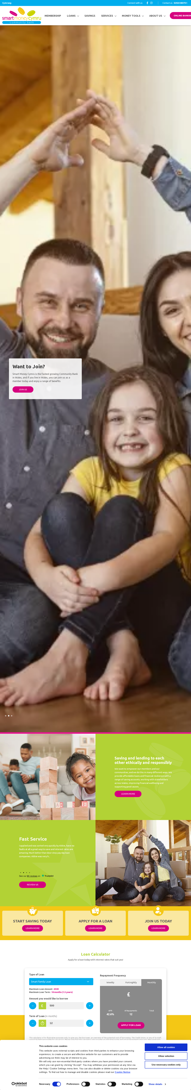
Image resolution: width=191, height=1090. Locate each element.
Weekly (110, 982)
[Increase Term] (89, 1023)
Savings (89, 15)
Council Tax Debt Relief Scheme (26, 398)
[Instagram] (151, 2)
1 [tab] (5, 715)
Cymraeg (6, 3)
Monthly (151, 982)
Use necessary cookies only (166, 1064)
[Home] (21, 16)
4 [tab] (29, 872)
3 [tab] (11, 715)
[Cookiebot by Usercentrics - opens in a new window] (19, 1084)
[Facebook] (147, 2)
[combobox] (61, 981)
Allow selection (166, 1056)
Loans (71, 15)
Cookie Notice (122, 1072)
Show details (155, 1084)
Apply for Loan (131, 1025)
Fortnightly (131, 982)
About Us (155, 15)
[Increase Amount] (89, 1005)
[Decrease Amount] (32, 1005)
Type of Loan (36, 974)
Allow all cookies (166, 1047)
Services (107, 15)
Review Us (32, 884)
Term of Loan (43, 1016)
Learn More (128, 793)
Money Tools (131, 15)
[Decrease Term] (32, 1023)
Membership (53, 15)
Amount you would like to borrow (48, 998)
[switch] (85, 1084)
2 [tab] (8, 715)
